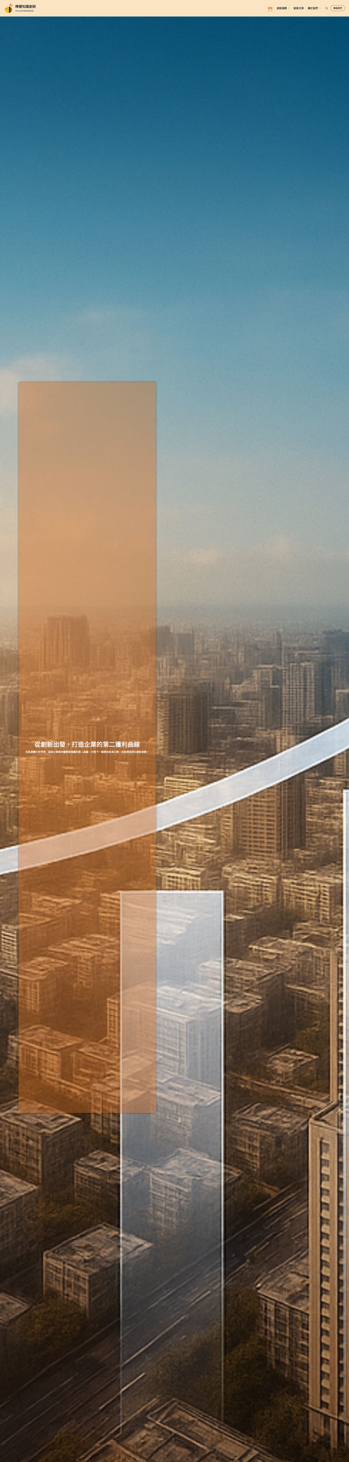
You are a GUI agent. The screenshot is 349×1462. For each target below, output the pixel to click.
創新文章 (299, 8)
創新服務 (282, 8)
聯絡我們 (337, 8)
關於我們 (313, 8)
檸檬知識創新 (25, 6)
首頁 (270, 8)
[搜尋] (326, 8)
